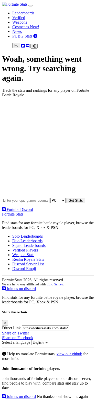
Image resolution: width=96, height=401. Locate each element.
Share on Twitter (15, 333)
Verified (18, 17)
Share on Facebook (17, 337)
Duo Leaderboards (27, 241)
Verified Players (25, 250)
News (17, 31)
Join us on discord (21, 288)
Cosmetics (25, 27)
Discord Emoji (24, 268)
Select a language (16, 342)
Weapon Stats (23, 255)
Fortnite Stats (12, 214)
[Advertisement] (48, 149)
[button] (30, 5)
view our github (69, 354)
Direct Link (11, 328)
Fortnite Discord (19, 209)
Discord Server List (28, 264)
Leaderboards (23, 13)
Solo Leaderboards (27, 236)
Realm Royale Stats (28, 259)
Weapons (19, 22)
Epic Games (55, 284)
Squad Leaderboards (29, 245)
